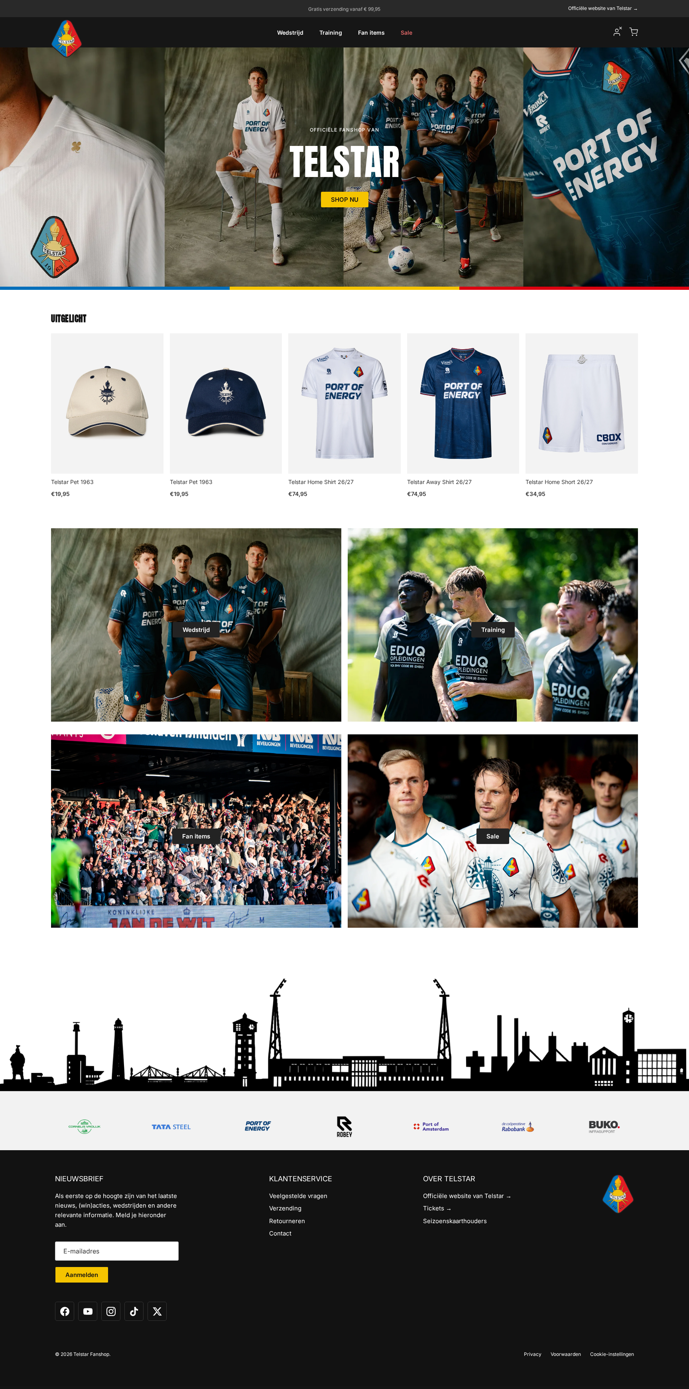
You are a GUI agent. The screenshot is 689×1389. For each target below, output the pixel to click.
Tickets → (437, 1208)
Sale (406, 32)
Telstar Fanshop (91, 1354)
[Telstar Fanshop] (66, 38)
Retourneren (287, 1221)
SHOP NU (344, 199)
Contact (280, 1233)
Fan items (371, 32)
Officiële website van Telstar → (603, 8)
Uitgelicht (68, 319)
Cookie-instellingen (612, 1354)
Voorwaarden (566, 1354)
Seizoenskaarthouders (455, 1221)
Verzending (285, 1208)
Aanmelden (81, 1275)
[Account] (616, 32)
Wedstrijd (290, 32)
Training (330, 32)
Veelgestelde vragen (298, 1196)
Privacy (532, 1354)
